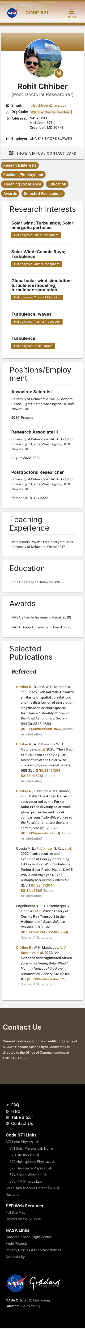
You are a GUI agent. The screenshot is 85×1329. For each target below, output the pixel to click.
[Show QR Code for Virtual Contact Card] (59, 73)
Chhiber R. (24, 687)
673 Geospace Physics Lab (30, 1168)
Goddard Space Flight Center (28, 1237)
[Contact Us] (8, 1123)
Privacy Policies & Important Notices (33, 1250)
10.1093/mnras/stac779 (46, 979)
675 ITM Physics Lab (25, 1181)
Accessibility (15, 1257)
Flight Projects (17, 1243)
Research (13, 1194)
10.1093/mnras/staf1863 (41, 729)
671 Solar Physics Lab (22, 1142)
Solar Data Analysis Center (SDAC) (32, 1188)
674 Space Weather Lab (28, 1175)
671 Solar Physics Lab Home (31, 1148)
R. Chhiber (44, 848)
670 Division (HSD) (24, 1155)
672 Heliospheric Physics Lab (32, 1162)
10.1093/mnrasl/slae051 (40, 833)
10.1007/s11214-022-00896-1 (44, 932)
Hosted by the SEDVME (24, 1219)
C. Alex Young (39, 1300)
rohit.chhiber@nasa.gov (48, 105)
